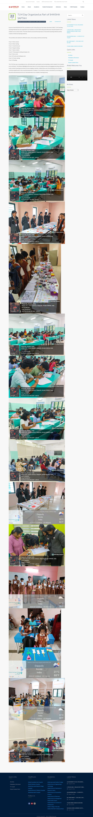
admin (50, 21)
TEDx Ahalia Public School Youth (60, 1)
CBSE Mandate (73, 6)
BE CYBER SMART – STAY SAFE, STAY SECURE (75, 42)
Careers (38, 1)
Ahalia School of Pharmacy (54, 796)
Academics (36, 6)
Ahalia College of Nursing (53, 806)
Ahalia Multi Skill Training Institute (56, 808)
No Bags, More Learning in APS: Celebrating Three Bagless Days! (75, 808)
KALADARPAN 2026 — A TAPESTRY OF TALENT (75, 37)
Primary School (31, 21)
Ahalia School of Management (54, 798)
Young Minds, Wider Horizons (75, 46)
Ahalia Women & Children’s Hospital (36, 790)
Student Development (47, 6)
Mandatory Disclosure (73, 57)
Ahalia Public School (52, 800)
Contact (82, 6)
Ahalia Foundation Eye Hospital (35, 782)
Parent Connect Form (73, 62)
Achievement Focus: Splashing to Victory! (75, 25)
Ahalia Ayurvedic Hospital (34, 792)
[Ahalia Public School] (14, 6)
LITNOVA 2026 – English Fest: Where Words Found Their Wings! (74, 31)
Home (23, 6)
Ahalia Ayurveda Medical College (55, 782)
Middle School (42, 21)
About (29, 6)
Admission (58, 6)
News (65, 6)
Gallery (20, 21)
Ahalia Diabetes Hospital (34, 784)
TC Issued (70, 60)
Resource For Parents (30, 1)
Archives (70, 55)
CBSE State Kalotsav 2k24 (47, 1)
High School (25, 21)
